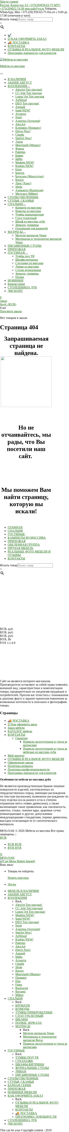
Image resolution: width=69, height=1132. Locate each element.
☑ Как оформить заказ (22, 724)
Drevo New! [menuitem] (23, 950)
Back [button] (18, 901)
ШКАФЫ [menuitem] (21, 1019)
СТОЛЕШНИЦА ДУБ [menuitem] (22, 1120)
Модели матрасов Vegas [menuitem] (38, 1033)
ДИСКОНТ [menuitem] (15, 1123)
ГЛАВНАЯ (15, 527)
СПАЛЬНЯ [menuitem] (15, 998)
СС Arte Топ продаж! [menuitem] (29, 908)
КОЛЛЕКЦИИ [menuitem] (17, 897)
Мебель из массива (12, 66)
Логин (12, 884)
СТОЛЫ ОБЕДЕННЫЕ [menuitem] (23, 1078)
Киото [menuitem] (19, 970)
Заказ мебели (16, 727)
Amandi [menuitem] (20, 953)
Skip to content (9, 1)
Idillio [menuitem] (18, 956)
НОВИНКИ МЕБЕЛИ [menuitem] (22, 1092)
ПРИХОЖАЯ (16, 541)
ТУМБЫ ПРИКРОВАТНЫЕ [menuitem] (34, 1012)
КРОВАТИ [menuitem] (22, 1005)
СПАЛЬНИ (15, 530)
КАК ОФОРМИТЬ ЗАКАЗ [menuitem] (25, 1095)
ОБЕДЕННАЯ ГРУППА (24, 544)
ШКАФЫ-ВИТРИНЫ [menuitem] (29, 1064)
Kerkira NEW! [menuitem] (24, 939)
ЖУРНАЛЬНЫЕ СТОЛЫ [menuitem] (32, 1068)
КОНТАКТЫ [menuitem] (24, 1109)
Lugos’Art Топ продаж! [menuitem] (30, 911)
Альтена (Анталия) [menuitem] (27, 929)
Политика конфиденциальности (29, 769)
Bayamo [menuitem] (20, 991)
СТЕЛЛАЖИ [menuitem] (24, 1061)
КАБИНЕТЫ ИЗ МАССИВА (27, 537)
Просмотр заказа (11, 311)
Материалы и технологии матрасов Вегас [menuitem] (40, 1038)
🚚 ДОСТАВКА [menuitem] (26, 1113)
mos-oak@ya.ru (34, 8)
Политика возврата (20, 766)
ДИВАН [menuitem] (20, 1071)
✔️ (10, 35)
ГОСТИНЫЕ (16, 534)
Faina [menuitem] (18, 984)
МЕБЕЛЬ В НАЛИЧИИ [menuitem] (23, 891)
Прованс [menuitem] (21, 977)
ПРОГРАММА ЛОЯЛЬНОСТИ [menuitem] (36, 1116)
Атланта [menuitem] (20, 960)
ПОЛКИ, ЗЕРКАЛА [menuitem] (28, 1022)
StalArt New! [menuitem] (23, 932)
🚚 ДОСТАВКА (18, 42)
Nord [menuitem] (18, 925)
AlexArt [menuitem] (20, 946)
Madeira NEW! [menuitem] (24, 915)
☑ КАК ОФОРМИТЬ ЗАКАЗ (27, 38)
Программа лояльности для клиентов (32, 53)
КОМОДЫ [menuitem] (22, 1009)
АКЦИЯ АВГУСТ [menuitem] (20, 894)
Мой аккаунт (16, 755)
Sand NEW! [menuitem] (22, 918)
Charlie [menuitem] (19, 963)
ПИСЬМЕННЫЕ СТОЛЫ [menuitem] (32, 1074)
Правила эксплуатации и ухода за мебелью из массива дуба (45, 750)
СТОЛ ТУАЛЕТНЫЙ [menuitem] (29, 1015)
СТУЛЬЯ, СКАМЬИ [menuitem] (21, 1081)
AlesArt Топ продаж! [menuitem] (28, 904)
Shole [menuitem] (18, 967)
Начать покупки (18, 877)
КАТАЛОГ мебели (20, 731)
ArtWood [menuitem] (21, 936)
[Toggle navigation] (1, 73)
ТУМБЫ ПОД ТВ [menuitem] (27, 1057)
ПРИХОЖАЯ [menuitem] (16, 1088)
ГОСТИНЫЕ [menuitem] (16, 1050)
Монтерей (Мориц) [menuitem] (27, 974)
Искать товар (8, 19)
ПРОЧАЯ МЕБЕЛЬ (20, 548)
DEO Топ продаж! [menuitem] (27, 922)
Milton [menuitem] (19, 995)
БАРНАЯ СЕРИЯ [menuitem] (19, 1085)
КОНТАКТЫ (16, 46)
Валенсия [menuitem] (21, 988)
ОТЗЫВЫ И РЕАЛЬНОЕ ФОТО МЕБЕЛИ (36, 49)
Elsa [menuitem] (18, 981)
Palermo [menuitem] (20, 943)
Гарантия (21, 738)
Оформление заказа (20, 762)
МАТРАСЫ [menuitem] (22, 1026)
